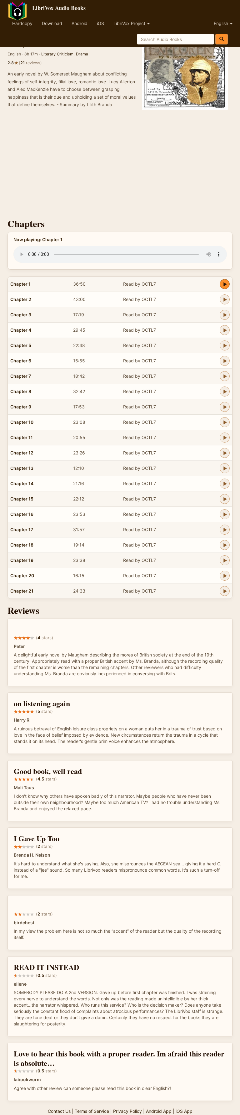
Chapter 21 (21, 591)
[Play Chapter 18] (225, 545)
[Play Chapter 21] (225, 591)
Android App (159, 1111)
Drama (82, 54)
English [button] (221, 23)
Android (80, 23)
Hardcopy (22, 23)
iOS (100, 23)
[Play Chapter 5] (225, 345)
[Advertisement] (120, 165)
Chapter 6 (20, 360)
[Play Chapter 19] (225, 560)
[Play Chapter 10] (225, 422)
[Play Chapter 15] (225, 499)
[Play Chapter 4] (225, 330)
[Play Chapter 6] (225, 361)
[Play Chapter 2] (225, 299)
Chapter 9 (20, 406)
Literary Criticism (57, 54)
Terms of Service (92, 1111)
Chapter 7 (20, 376)
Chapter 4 (20, 330)
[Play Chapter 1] (225, 284)
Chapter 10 (21, 422)
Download (52, 23)
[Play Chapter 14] (225, 484)
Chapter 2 (20, 299)
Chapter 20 (22, 575)
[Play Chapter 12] (225, 453)
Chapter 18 (21, 544)
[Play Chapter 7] (225, 376)
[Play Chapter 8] (225, 391)
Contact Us (59, 1111)
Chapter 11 (21, 437)
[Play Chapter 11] (225, 438)
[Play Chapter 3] (225, 315)
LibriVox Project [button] (130, 23)
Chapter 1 (20, 284)
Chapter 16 (21, 514)
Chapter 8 (20, 391)
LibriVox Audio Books (59, 8)
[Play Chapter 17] (225, 530)
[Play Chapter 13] (225, 468)
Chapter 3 (20, 314)
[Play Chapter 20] (225, 576)
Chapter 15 (21, 498)
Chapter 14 (21, 483)
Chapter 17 (21, 529)
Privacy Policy (127, 1111)
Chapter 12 (21, 452)
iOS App (184, 1111)
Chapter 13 (21, 468)
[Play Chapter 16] (225, 514)
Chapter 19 (21, 560)
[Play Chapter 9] (225, 407)
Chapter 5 (20, 345)
